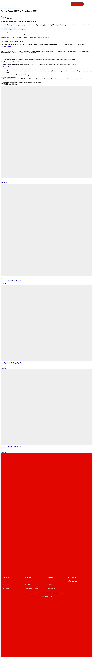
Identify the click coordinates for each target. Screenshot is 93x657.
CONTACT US (49, 581)
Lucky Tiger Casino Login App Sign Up (11, 363)
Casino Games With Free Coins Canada (11, 447)
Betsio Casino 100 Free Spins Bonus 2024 (9, 46)
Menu (11, 3)
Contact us (23, 3)
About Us (17, 3)
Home (6, 3)
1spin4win (3, 54)
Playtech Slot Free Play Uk (6, 66)
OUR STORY (6, 584)
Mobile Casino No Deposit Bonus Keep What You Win (12, 27)
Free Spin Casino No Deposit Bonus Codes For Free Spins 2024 (13, 29)
